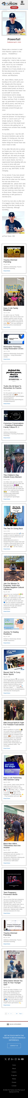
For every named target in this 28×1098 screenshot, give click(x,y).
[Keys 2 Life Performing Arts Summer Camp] (14, 765)
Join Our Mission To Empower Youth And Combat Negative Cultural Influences (14, 586)
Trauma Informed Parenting (10, 261)
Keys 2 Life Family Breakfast (11, 309)
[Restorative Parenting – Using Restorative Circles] (14, 339)
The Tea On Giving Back (13, 528)
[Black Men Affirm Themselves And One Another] (14, 823)
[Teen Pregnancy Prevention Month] (14, 879)
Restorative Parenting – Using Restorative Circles (13, 348)
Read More (7, 271)
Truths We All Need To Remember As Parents (12, 387)
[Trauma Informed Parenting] (14, 251)
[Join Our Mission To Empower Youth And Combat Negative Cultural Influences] (14, 568)
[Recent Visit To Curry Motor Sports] (14, 659)
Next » (20, 1013)
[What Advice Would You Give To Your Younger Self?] (14, 964)
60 (16, 1013)
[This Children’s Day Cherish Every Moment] (14, 458)
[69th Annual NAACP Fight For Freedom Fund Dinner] (14, 710)
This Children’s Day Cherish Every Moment (13, 476)
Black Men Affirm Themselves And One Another (12, 846)
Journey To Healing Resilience (11, 633)
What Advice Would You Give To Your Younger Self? (13, 983)
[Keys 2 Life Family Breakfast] (14, 291)
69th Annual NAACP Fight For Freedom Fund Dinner (14, 724)
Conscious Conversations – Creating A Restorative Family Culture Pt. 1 (14, 425)
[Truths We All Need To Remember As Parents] (14, 374)
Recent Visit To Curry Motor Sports (12, 673)
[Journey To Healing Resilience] (14, 623)
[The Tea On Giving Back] (14, 515)
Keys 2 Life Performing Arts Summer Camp (13, 779)
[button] (14, 1045)
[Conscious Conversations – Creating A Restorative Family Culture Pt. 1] (14, 415)
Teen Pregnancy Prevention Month (10, 893)
